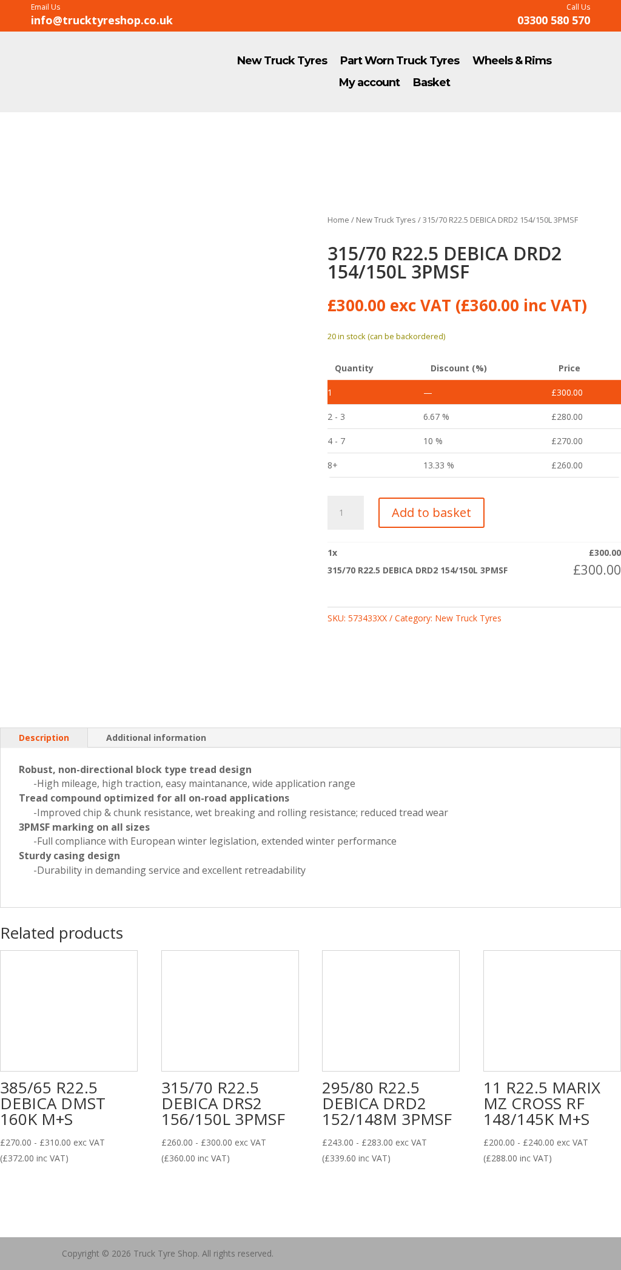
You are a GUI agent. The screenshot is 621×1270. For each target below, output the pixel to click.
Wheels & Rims (511, 61)
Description (44, 737)
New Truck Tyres (282, 61)
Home (338, 219)
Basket (431, 83)
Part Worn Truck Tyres (399, 61)
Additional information (156, 737)
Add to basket (431, 512)
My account (369, 83)
